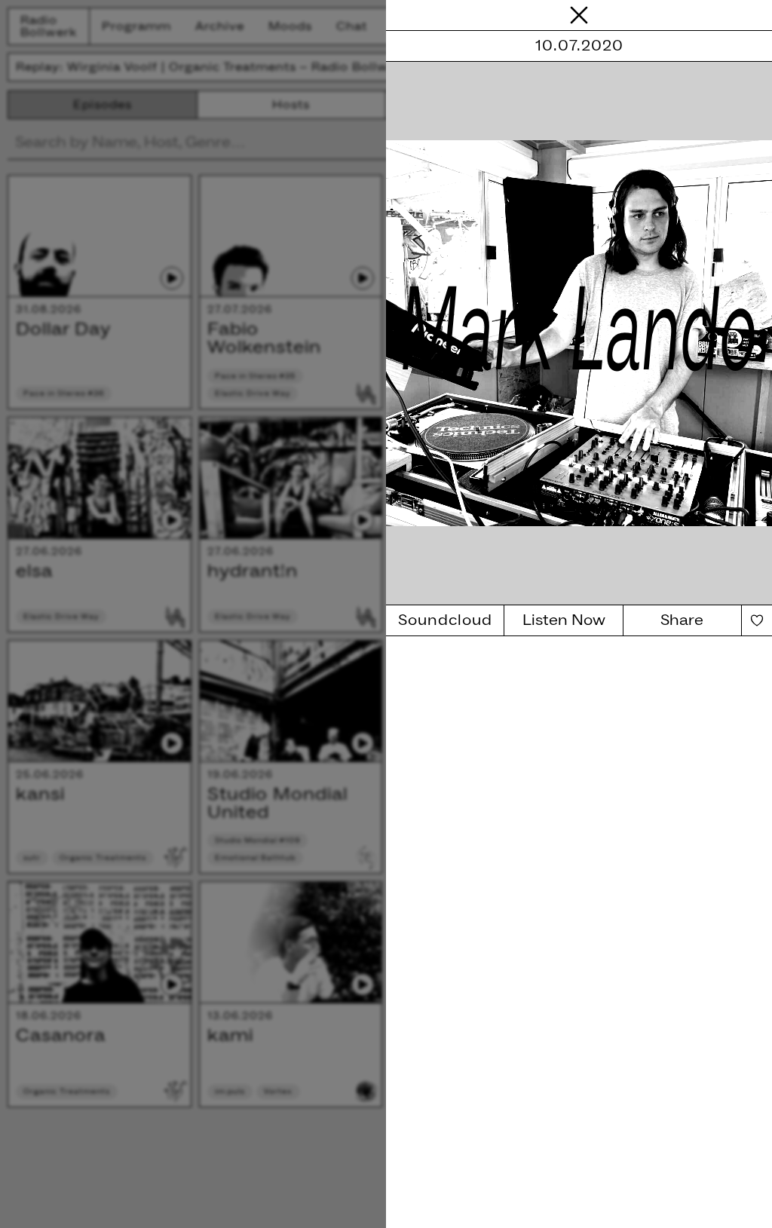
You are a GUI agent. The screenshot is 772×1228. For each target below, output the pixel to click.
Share (681, 620)
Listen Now (563, 620)
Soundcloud (445, 620)
